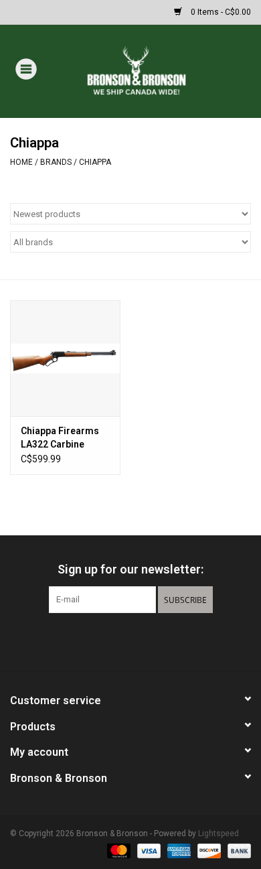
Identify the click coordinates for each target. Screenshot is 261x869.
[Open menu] (26, 68)
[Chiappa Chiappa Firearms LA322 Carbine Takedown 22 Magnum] (65, 358)
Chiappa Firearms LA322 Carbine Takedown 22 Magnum (60, 438)
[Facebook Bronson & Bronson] (107, 640)
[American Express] (178, 850)
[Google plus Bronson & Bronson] (130, 640)
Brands (56, 162)
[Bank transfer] (237, 850)
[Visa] (148, 850)
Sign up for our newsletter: (130, 569)
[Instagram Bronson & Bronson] (154, 640)
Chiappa (95, 162)
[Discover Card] (208, 850)
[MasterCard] (117, 850)
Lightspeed (218, 833)
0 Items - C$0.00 (220, 12)
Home (21, 162)
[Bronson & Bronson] (156, 70)
